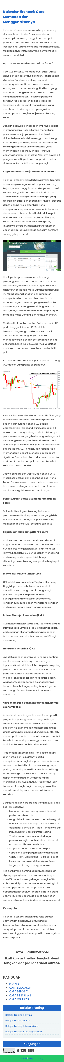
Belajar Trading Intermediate (22, 1026)
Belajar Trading (35, 1058)
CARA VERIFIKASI (19, 999)
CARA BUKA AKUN (20, 988)
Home (24, 1058)
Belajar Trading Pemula (18, 1015)
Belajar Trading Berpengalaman (23, 1031)
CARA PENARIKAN (20, 995)
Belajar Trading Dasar (17, 1020)
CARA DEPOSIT (18, 991)
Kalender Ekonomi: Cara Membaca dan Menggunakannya (24, 16)
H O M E (14, 984)
